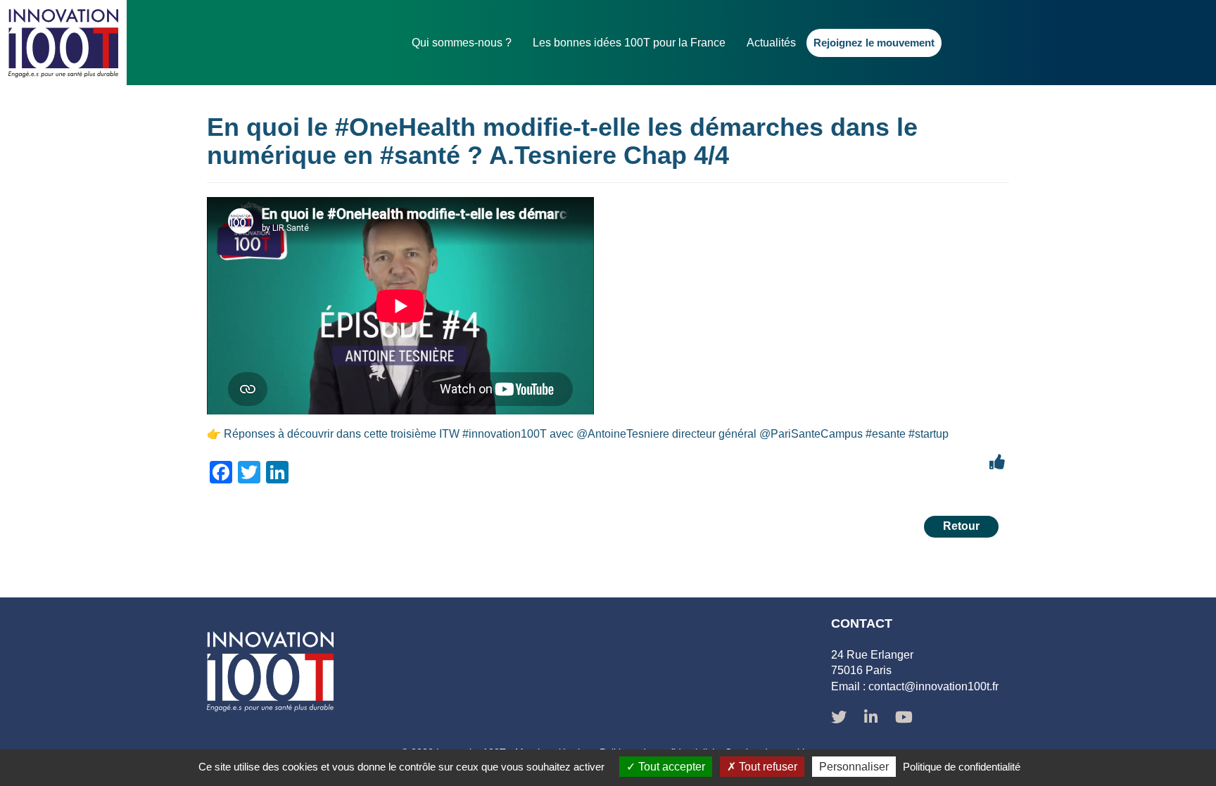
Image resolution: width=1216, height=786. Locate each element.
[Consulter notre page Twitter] (839, 718)
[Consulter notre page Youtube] (904, 718)
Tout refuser (766, 767)
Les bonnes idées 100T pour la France (629, 43)
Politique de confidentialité (961, 767)
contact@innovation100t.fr (933, 686)
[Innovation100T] (63, 42)
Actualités (771, 43)
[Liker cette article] (996, 462)
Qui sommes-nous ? (462, 43)
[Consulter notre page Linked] (871, 718)
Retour (961, 526)
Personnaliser (854, 767)
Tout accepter (670, 767)
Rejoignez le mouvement (874, 43)
